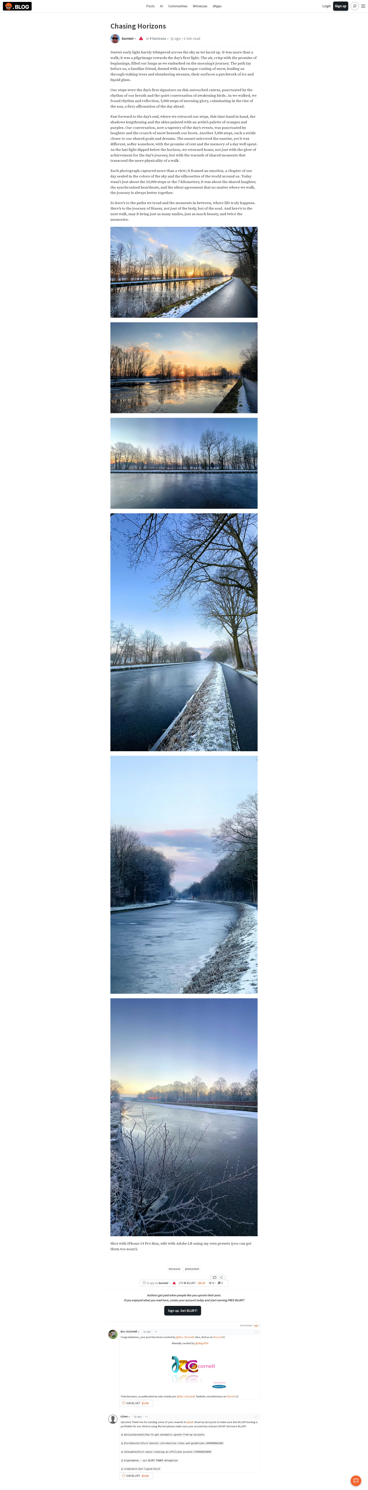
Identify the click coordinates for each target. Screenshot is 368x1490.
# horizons (158, 38)
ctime (124, 1416)
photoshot (192, 1269)
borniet (128, 38)
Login (327, 6)
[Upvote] (123, 1403)
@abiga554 (201, 1343)
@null (190, 1422)
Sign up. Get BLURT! (182, 1310)
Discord (217, 1337)
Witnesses (200, 6)
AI (161, 6)
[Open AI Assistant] (356, 1480)
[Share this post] (221, 1277)
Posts (150, 6)
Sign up (340, 6)
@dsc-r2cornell (185, 1337)
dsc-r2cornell (128, 1331)
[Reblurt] (214, 1277)
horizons (174, 1269)
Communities (177, 6)
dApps (217, 6)
